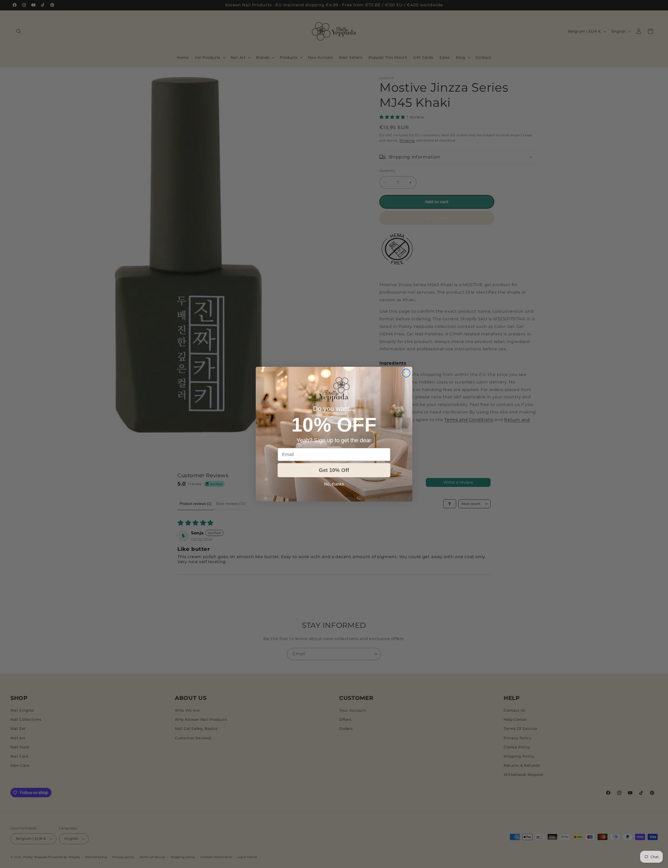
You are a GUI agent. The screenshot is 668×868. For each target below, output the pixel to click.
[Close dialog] (406, 373)
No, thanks (334, 484)
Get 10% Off (334, 470)
